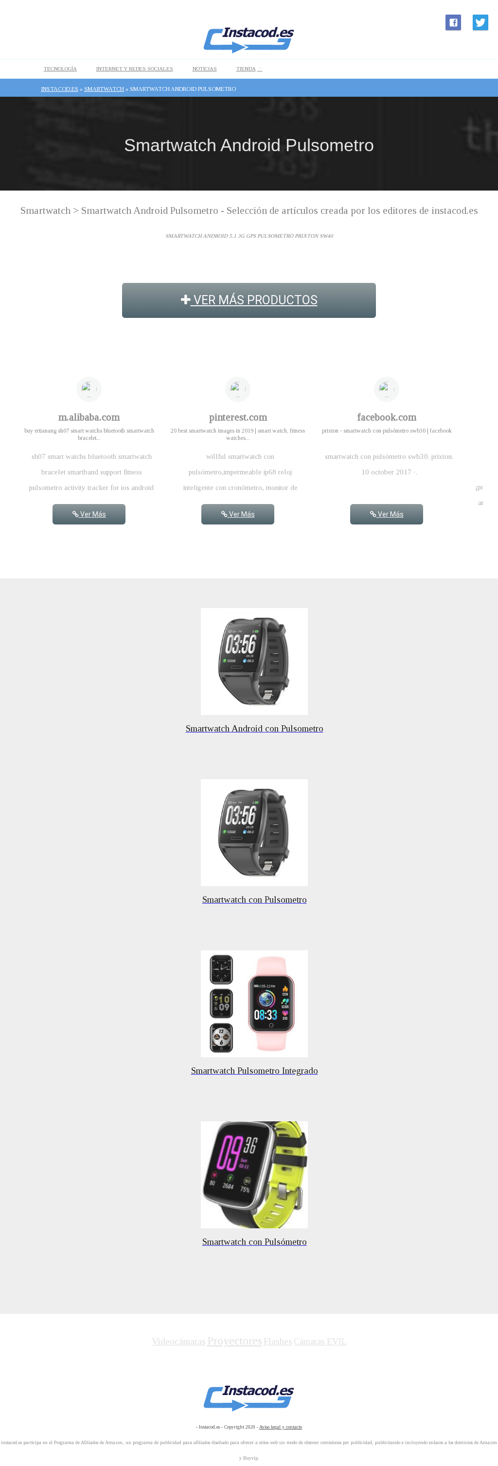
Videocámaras (179, 1341)
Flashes (278, 1341)
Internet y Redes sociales (134, 68)
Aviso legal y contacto (280, 1427)
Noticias (205, 68)
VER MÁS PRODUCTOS (254, 300)
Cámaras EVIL (320, 1341)
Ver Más (92, 514)
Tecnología (60, 68)
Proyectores (234, 1341)
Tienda (246, 68)
